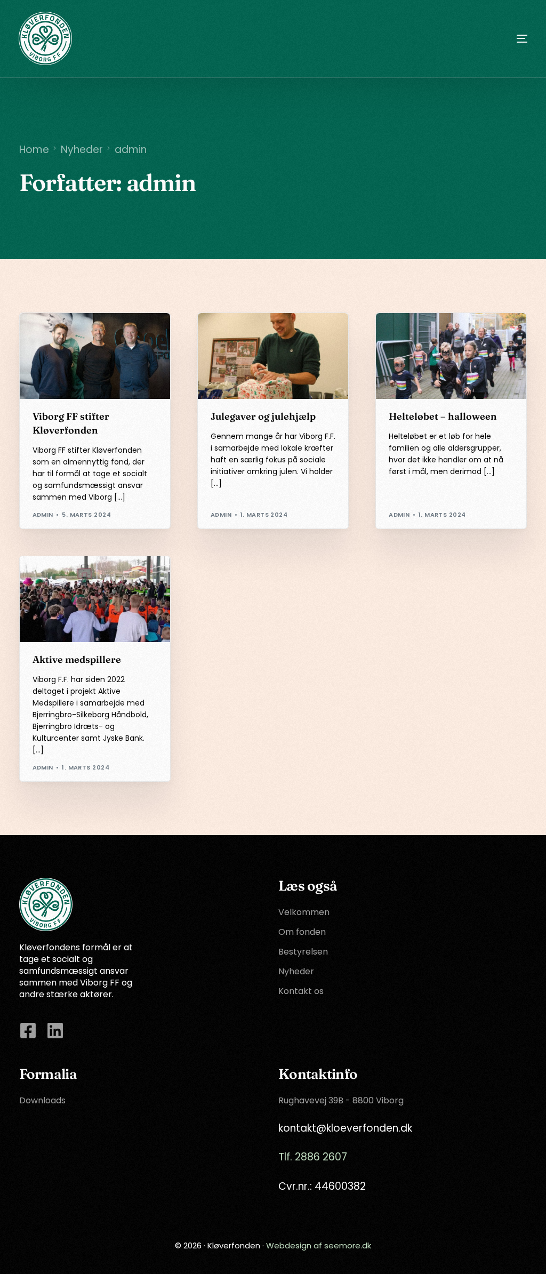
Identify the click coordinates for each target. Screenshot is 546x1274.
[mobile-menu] (500, 38)
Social (226, 336)
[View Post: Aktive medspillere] (95, 599)
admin (43, 514)
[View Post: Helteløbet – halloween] (451, 356)
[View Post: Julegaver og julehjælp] (273, 356)
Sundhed (433, 336)
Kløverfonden (61, 336)
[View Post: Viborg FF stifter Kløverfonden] (95, 356)
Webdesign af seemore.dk (318, 1245)
